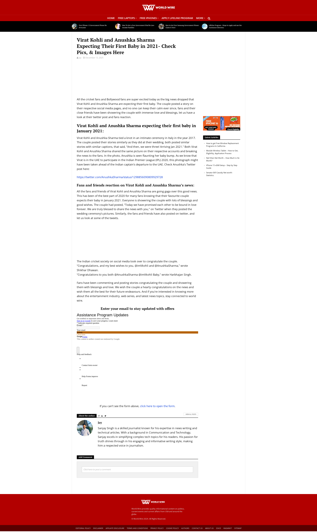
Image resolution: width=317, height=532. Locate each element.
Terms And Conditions (137, 528)
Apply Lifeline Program (177, 18)
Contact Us (197, 528)
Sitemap (237, 528)
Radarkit (228, 528)
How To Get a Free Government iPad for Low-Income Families (138, 26)
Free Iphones (148, 18)
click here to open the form (157, 406)
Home (111, 18)
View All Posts (191, 414)
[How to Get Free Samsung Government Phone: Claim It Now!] (161, 26)
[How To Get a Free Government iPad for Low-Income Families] (118, 26)
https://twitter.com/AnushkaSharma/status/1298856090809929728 (120, 177)
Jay (80, 57)
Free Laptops (126, 18)
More (199, 18)
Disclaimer (98, 528)
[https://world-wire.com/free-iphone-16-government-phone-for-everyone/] (221, 123)
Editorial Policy (83, 528)
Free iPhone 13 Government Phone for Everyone (93, 26)
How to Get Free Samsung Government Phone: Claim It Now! (182, 26)
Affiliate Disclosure (115, 528)
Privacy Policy (157, 528)
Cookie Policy (172, 528)
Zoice (218, 528)
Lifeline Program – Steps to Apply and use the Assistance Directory (225, 26)
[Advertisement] (137, 79)
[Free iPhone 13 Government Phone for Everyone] (75, 26)
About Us (209, 528)
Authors (185, 528)
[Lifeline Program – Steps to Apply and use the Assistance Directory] (205, 26)
